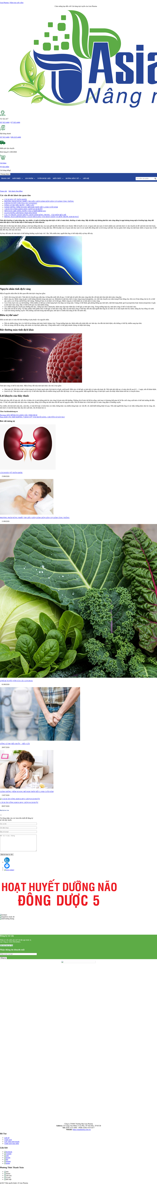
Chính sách (8, 1140)
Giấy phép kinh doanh (11, 1142)
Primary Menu (5, 174)
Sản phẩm (29, 178)
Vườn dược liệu (44, 178)
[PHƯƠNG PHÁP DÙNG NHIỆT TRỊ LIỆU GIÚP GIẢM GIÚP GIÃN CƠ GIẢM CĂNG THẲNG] (26, 514)
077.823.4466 (15, 122)
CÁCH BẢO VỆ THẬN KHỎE (15, 199)
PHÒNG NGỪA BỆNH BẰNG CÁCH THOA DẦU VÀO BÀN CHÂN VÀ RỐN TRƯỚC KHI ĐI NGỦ (41, 217)
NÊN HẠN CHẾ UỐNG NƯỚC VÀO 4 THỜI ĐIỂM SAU (25, 211)
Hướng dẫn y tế (72, 178)
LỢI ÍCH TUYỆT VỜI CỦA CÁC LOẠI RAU (20, 203)
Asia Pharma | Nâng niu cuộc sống (11, 3)
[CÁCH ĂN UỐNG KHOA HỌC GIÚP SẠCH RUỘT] (20, 799)
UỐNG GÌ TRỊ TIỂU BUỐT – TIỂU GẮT (19, 205)
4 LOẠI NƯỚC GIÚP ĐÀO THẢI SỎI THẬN (20, 213)
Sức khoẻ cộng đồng (16, 191)
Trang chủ (5, 178)
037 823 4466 (4, 122)
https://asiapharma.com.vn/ (82, 1129)
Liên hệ (86, 178)
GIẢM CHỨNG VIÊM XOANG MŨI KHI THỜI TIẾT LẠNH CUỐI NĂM (31, 207)
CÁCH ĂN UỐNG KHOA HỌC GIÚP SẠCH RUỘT (23, 209)
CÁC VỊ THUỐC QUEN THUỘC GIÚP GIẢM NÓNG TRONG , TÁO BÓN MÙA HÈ (35, 215)
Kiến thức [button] (57, 178)
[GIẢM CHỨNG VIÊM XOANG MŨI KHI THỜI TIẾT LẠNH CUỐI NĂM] (26, 788)
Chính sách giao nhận (11, 1143)
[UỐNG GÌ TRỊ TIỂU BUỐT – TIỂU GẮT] (40, 740)
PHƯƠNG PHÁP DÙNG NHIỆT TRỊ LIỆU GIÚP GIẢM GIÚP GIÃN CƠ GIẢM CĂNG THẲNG (39, 201)
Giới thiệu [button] (16, 178)
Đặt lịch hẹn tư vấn (6, 945)
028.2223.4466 (16, 137)
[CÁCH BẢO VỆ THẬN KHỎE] (28, 469)
